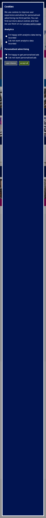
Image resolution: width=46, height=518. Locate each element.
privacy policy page (32, 23)
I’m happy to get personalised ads (23, 54)
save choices (11, 63)
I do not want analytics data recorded (20, 42)
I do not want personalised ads (22, 57)
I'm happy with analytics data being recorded (24, 36)
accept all (24, 63)
